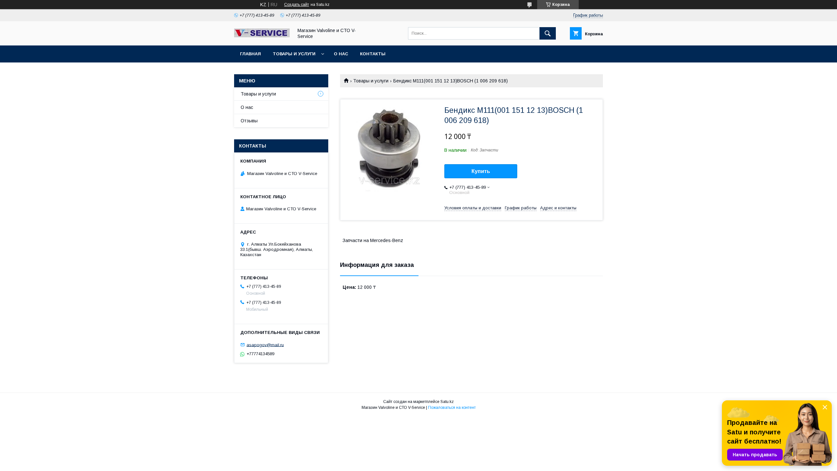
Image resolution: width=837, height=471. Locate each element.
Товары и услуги (294, 53)
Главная (250, 53)
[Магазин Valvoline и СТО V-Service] (262, 35)
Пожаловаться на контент (452, 407)
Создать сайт (296, 4)
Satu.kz (447, 401)
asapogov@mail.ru (265, 344)
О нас (341, 53)
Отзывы (249, 120)
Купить (480, 171)
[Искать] (547, 33)
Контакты (372, 53)
